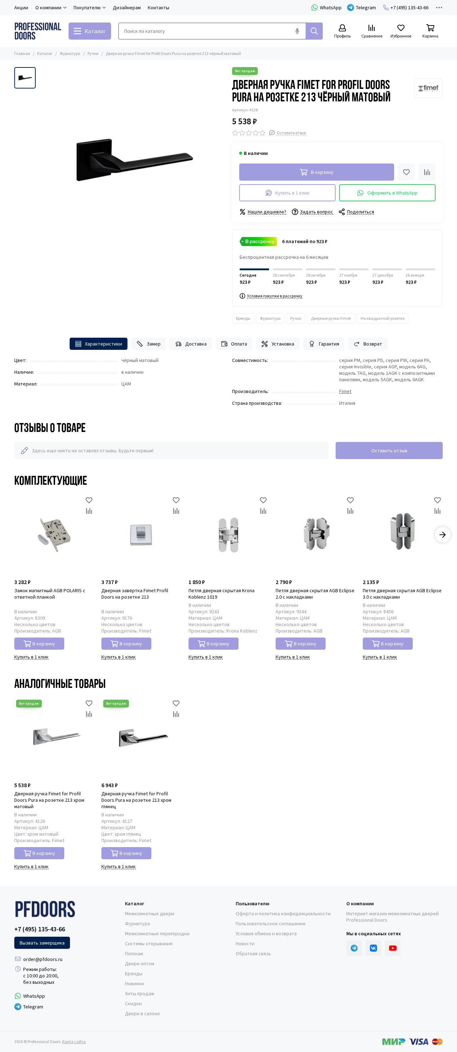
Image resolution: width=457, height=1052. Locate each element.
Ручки (93, 53)
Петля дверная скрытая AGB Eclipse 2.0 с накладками (315, 593)
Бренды (243, 318)
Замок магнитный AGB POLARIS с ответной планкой (49, 593)
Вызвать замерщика (42, 943)
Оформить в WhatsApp (392, 193)
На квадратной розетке (383, 318)
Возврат (372, 344)
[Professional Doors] (37, 31)
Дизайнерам (127, 7)
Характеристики (103, 344)
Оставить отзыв (389, 450)
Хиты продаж (139, 993)
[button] (14, 535)
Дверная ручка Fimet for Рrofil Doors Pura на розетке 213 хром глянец (136, 800)
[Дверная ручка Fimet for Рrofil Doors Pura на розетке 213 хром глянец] (141, 738)
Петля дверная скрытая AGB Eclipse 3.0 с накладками (402, 593)
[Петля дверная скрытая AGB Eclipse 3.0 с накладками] (403, 535)
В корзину (43, 643)
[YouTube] (393, 948)
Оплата (239, 344)
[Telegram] (354, 948)
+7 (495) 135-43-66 (409, 7)
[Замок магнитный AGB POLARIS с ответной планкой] (54, 535)
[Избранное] (406, 172)
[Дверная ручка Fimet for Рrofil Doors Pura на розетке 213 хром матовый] (54, 738)
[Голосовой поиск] (297, 31)
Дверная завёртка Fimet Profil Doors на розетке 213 (134, 593)
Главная (22, 53)
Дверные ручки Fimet (331, 318)
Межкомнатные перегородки (157, 933)
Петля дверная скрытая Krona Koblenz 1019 (222, 593)
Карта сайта (74, 1041)
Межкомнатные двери (149, 913)
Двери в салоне (142, 1013)
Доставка (196, 344)
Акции (21, 7)
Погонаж (134, 953)
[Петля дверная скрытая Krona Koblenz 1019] (228, 535)
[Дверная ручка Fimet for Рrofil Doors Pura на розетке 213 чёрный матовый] (132, 160)
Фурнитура (70, 53)
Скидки (133, 1003)
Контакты (158, 7)
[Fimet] (428, 88)
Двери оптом (139, 963)
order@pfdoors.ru (42, 959)
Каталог (44, 53)
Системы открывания (148, 943)
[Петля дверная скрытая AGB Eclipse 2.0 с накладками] (316, 535)
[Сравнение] (427, 172)
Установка (283, 344)
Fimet (345, 391)
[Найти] (314, 31)
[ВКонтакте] (373, 948)
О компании (360, 903)
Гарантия (329, 344)
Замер (154, 344)
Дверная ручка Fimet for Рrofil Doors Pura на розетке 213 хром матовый (49, 800)
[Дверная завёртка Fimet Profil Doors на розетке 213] (141, 535)
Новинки (134, 983)
